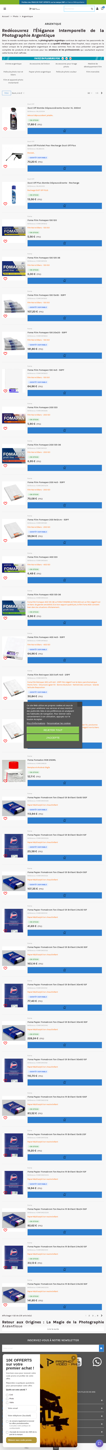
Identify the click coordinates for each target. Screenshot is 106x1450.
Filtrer (6, 93)
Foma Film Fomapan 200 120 (42, 407)
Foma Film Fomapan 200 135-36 (44, 444)
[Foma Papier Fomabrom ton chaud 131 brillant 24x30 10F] (17, 920)
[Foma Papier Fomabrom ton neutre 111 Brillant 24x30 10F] (17, 1257)
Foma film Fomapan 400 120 (42, 557)
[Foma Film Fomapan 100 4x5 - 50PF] (17, 381)
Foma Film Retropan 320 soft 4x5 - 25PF (48, 674)
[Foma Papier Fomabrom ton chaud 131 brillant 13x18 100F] (17, 808)
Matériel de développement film (93, 65)
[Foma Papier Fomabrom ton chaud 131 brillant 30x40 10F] (17, 995)
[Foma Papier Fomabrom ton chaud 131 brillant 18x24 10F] (17, 845)
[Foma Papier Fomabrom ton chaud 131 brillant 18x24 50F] (17, 883)
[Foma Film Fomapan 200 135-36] (17, 456)
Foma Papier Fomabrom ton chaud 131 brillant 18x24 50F (57, 872)
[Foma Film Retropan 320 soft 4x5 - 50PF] (17, 731)
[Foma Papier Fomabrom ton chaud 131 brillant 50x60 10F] (17, 1070)
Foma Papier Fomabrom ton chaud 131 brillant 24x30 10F (57, 909)
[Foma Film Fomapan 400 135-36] (17, 608)
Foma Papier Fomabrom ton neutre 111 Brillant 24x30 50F (57, 1284)
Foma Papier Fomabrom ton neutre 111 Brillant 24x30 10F (57, 1246)
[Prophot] (35, 8)
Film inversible (92, 72)
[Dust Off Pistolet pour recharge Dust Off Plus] (17, 156)
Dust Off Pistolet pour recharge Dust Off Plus (51, 145)
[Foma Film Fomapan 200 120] (17, 418)
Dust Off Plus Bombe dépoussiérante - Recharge (53, 182)
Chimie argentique (13, 64)
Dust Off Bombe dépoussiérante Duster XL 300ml (54, 108)
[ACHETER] (64, 131)
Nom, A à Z (17, 93)
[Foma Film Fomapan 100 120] (17, 231)
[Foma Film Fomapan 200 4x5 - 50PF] (17, 493)
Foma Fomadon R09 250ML (41, 760)
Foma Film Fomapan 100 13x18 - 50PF (46, 295)
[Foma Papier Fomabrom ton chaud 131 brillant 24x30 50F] (17, 958)
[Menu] (4, 8)
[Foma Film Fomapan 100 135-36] (17, 268)
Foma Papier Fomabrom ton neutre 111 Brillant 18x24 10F (56, 1171)
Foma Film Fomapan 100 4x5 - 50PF (45, 370)
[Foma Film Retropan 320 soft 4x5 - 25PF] (17, 688)
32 (89, 93)
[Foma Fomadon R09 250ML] (17, 771)
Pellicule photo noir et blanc (13, 73)
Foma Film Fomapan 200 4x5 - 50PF (46, 482)
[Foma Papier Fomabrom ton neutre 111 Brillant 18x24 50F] (17, 1220)
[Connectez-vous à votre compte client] (98, 9)
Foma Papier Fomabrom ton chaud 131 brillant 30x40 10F (57, 984)
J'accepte (53, 737)
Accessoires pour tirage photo (66, 65)
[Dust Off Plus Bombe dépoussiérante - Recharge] (17, 193)
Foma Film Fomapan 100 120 (42, 220)
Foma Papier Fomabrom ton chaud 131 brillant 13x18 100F (57, 797)
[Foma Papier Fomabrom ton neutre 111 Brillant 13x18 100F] (17, 1108)
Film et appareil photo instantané (13, 81)
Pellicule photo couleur (66, 72)
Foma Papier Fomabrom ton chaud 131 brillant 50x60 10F (57, 1059)
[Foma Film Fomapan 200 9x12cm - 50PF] (17, 530)
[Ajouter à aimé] (5, 129)
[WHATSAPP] (97, 1361)
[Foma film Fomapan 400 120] (17, 568)
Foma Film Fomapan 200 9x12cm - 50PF (48, 519)
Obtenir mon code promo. (20, 1440)
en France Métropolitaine (53, 2)
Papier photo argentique (40, 72)
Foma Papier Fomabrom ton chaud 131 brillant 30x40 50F (57, 1022)
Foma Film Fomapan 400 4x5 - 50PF (46, 637)
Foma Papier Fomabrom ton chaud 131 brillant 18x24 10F (56, 835)
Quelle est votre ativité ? (16, 1390)
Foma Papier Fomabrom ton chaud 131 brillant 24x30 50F (57, 947)
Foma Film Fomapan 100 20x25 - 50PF (47, 332)
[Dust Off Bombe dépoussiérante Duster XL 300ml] (17, 119)
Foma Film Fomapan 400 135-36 (44, 594)
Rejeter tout (53, 730)
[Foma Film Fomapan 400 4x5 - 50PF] (17, 648)
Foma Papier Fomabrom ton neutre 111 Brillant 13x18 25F (56, 1134)
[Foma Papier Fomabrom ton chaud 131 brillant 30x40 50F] (17, 1033)
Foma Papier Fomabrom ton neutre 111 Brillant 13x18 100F (57, 1096)
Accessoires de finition (40, 64)
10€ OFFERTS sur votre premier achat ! (20, 1364)
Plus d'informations (36, 723)
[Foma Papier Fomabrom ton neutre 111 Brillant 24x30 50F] (17, 1295)
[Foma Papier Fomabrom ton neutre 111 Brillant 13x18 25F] (17, 1145)
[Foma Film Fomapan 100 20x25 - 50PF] (17, 343)
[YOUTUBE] (79, 1361)
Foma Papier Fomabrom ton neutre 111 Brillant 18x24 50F (57, 1209)
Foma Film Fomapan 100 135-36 (43, 257)
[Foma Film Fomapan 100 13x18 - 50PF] (17, 306)
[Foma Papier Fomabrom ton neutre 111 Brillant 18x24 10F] (17, 1182)
